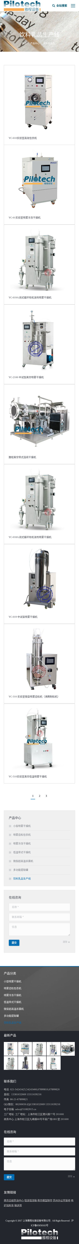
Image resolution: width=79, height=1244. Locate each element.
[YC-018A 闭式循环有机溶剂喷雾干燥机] (11, 1063)
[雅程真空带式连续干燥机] (68, 1049)
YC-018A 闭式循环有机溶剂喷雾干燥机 (30, 537)
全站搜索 (61, 5)
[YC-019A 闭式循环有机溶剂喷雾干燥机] (39, 1049)
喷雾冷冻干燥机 (22, 843)
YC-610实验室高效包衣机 (23, 138)
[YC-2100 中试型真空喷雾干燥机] (54, 1049)
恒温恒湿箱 (30, 1200)
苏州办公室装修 (61, 1200)
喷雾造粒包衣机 (22, 834)
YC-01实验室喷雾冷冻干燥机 (24, 217)
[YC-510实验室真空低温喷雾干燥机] (54, 1063)
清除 (65, 942)
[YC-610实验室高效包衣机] (11, 1049)
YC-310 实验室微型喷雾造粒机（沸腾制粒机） (34, 696)
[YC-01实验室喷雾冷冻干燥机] (25, 1049)
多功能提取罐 (20, 869)
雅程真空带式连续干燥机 (22, 457)
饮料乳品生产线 (22, 878)
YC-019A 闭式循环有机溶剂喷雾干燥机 (30, 297)
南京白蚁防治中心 (14, 1200)
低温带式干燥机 (22, 852)
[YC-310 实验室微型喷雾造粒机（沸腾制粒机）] (39, 1063)
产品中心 (35, 43)
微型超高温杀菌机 (23, 861)
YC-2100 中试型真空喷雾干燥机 (26, 377)
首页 (24, 43)
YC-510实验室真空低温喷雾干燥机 (28, 776)
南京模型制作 (44, 1200)
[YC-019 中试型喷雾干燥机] (25, 1063)
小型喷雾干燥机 (22, 826)
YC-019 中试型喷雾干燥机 (23, 616)
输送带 (18, 1205)
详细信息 (39, 100)
